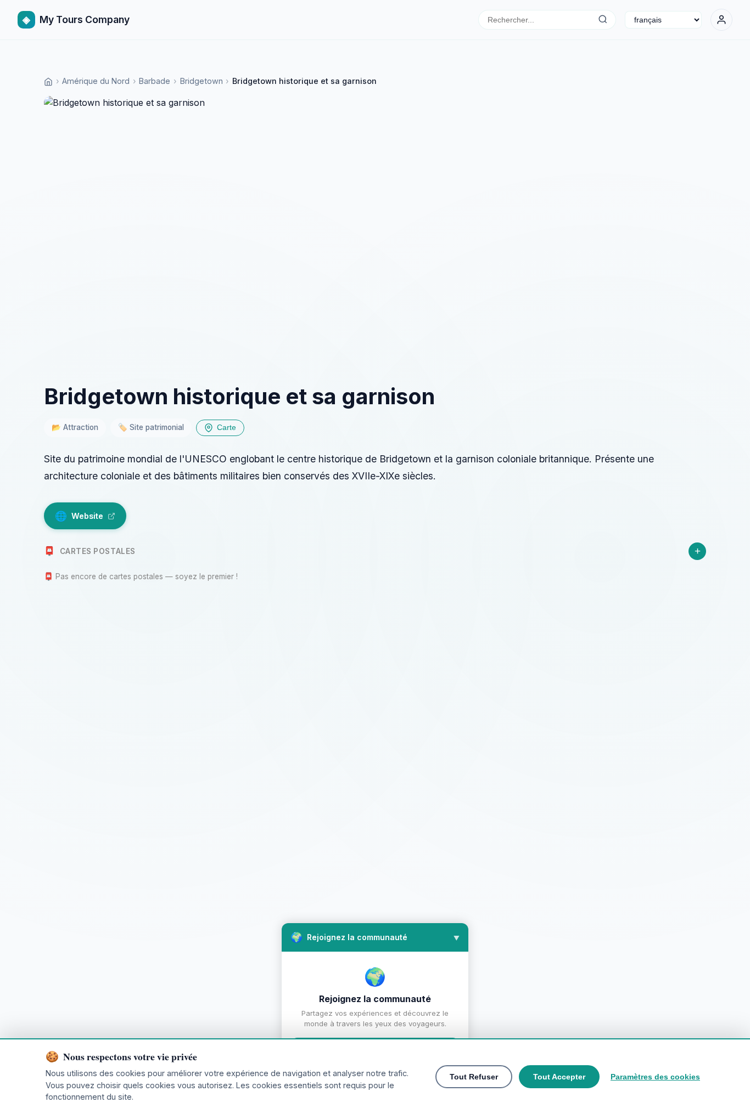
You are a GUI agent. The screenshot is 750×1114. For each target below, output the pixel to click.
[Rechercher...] (602, 19)
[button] (375, 937)
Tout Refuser (474, 1076)
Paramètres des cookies (655, 1076)
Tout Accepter (559, 1076)
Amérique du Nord (96, 81)
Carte (226, 427)
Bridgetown (201, 81)
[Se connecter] (721, 20)
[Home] (48, 81)
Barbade (154, 81)
